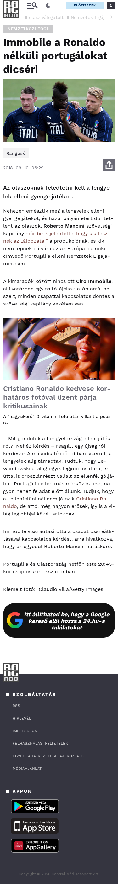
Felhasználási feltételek (40, 743)
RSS (16, 706)
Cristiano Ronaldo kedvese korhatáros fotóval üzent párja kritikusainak (56, 397)
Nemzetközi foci (28, 28)
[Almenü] (32, 5)
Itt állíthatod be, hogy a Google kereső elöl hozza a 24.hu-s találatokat (66, 621)
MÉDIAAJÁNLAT (27, 768)
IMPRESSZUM (25, 731)
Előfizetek (85, 5)
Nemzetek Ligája (89, 17)
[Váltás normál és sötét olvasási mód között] (48, 5)
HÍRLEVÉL (22, 718)
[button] (110, 17)
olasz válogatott (46, 17)
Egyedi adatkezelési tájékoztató (48, 756)
